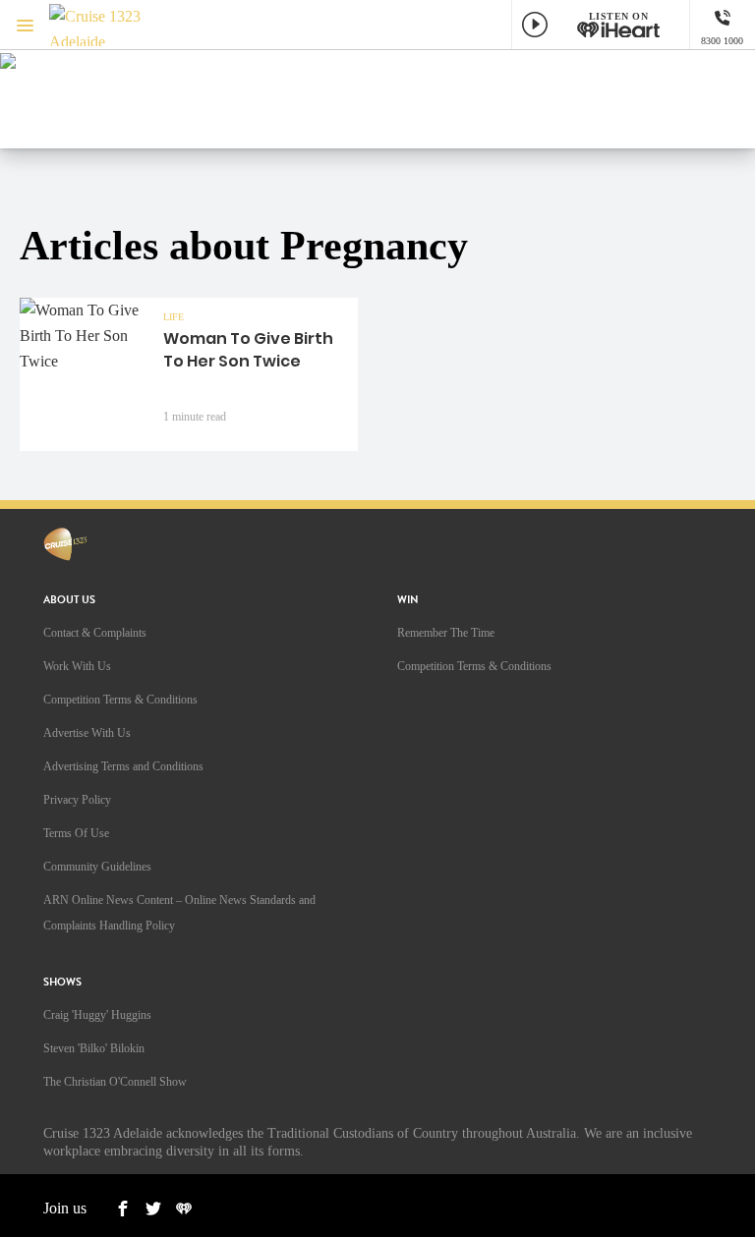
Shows (62, 982)
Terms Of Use (76, 833)
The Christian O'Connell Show (115, 1082)
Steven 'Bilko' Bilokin (94, 1048)
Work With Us (77, 666)
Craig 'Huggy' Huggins (97, 1015)
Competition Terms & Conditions (120, 699)
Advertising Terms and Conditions (123, 766)
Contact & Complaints (94, 633)
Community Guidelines (97, 866)
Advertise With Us (87, 733)
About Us (69, 599)
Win (408, 599)
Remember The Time (445, 633)
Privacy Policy (77, 800)
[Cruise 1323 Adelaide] (108, 25)
